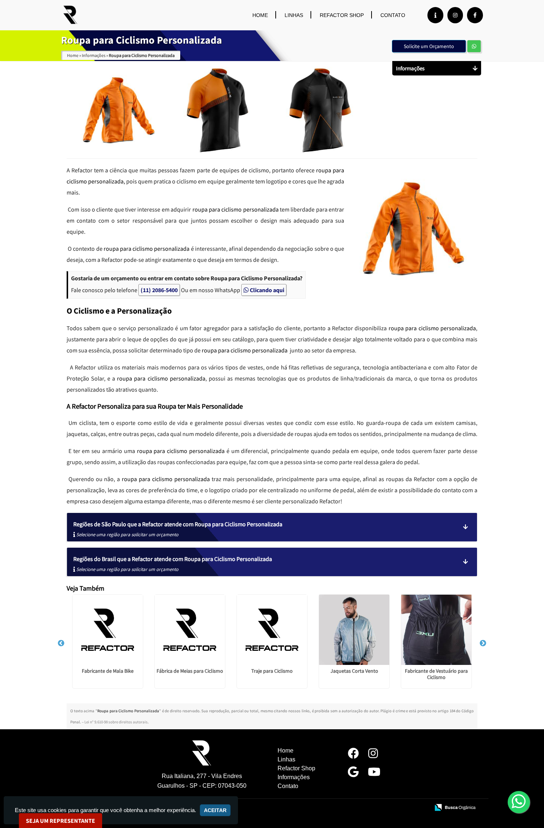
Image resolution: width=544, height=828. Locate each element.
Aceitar (215, 810)
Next (483, 643)
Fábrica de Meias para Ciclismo (190, 671)
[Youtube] (374, 774)
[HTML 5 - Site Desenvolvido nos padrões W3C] (370, 808)
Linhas (294, 15)
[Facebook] (475, 15)
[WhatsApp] (525, 802)
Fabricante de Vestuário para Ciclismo (436, 674)
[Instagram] (455, 15)
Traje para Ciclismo (272, 671)
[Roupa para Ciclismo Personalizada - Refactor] (70, 15)
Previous (61, 643)
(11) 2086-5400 (159, 290)
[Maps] (353, 774)
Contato (392, 15)
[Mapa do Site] (350, 808)
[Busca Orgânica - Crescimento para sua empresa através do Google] (455, 807)
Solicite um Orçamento (429, 46)
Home (260, 15)
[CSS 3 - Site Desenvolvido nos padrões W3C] (395, 808)
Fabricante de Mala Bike (108, 671)
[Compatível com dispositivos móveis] (421, 808)
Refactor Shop (342, 15)
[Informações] (435, 15)
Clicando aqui (266, 290)
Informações (294, 777)
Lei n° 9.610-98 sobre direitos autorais (116, 721)
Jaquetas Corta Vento (354, 671)
